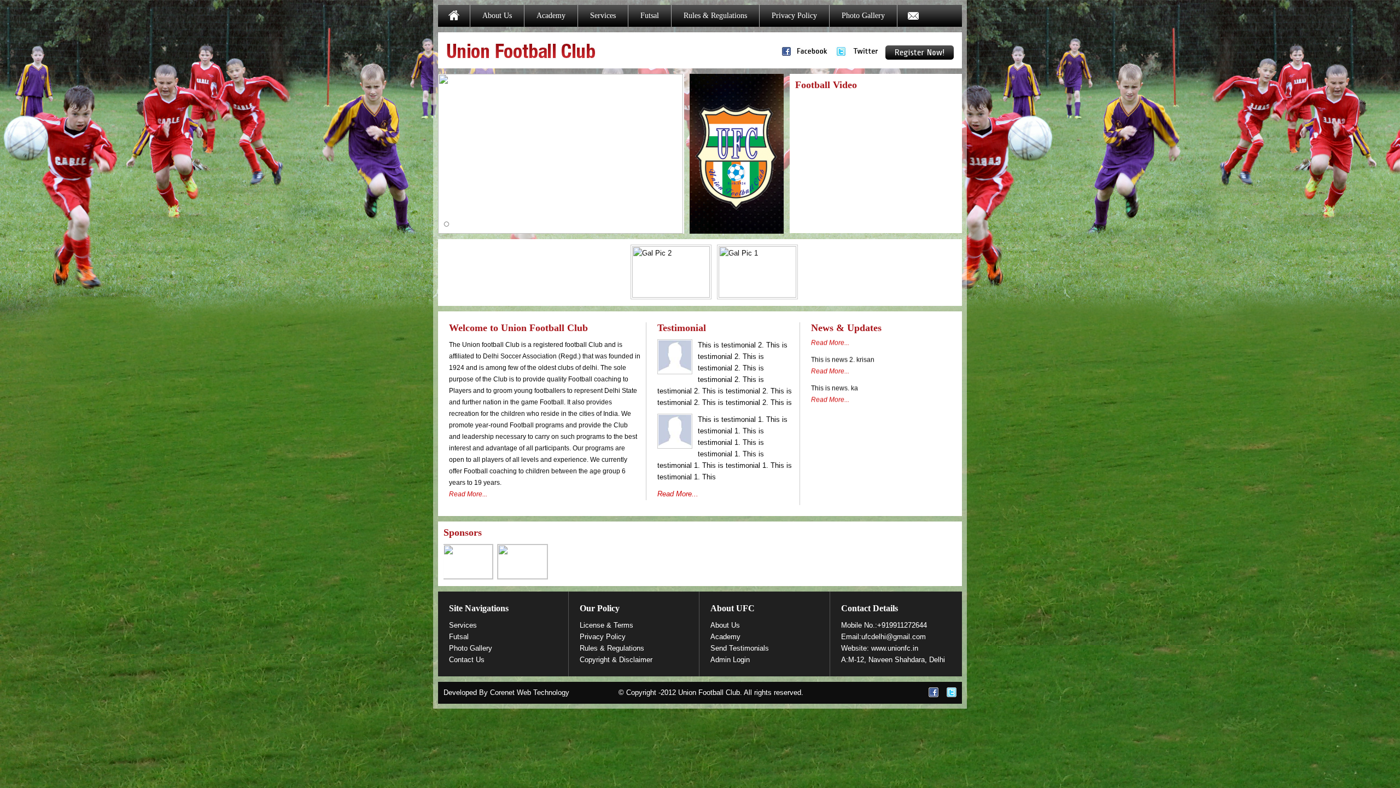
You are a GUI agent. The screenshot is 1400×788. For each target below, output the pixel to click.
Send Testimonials (739, 648)
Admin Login (730, 660)
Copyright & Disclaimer (616, 660)
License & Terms (606, 625)
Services (603, 15)
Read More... (468, 494)
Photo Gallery (863, 15)
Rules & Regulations (715, 15)
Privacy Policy (794, 15)
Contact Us (467, 660)
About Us (497, 15)
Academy (550, 15)
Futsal (649, 15)
